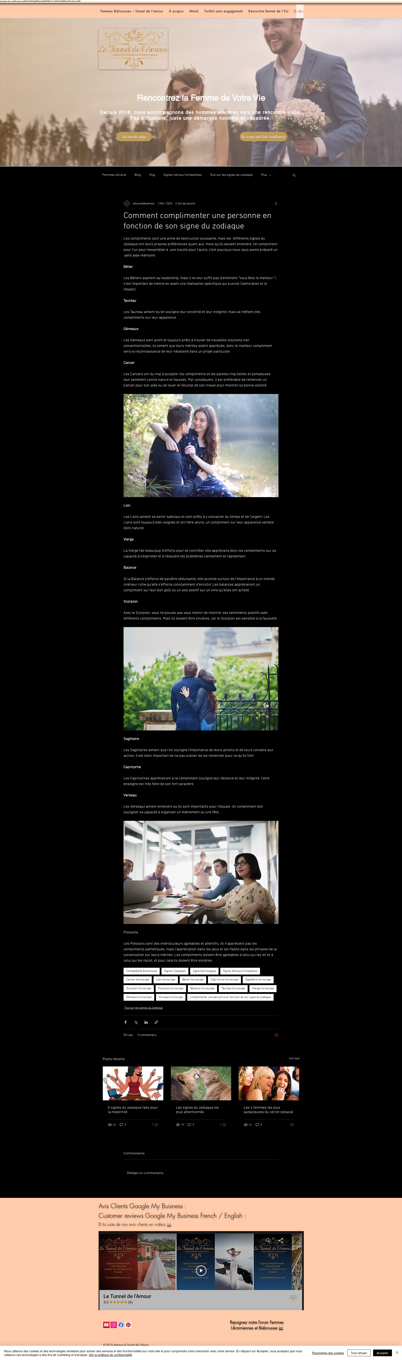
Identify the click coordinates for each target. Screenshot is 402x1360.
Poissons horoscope (170, 988)
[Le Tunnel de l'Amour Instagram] (114, 1325)
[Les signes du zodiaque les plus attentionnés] (201, 1083)
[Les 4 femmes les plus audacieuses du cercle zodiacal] (269, 1083)
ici (169, 1224)
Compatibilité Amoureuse (141, 971)
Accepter (382, 1353)
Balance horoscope (202, 988)
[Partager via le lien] (156, 1022)
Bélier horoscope (193, 980)
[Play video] (201, 1270)
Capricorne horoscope (224, 980)
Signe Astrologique (204, 971)
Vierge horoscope (263, 988)
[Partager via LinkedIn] (146, 1022)
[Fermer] (396, 1353)
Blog (138, 175)
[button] (294, 175)
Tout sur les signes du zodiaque (231, 175)
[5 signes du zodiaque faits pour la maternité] (133, 1083)
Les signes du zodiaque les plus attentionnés (197, 1110)
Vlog (152, 175)
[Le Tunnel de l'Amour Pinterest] (128, 1325)
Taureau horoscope (233, 988)
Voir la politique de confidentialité (110, 1355)
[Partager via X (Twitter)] (136, 1022)
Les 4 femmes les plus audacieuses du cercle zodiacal (268, 1110)
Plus (264, 175)
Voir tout (294, 1058)
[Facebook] (121, 1325)
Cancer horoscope (137, 980)
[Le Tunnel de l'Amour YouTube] (106, 1325)
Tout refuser (359, 1353)
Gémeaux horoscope (139, 997)
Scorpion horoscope (138, 988)
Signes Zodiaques (175, 971)
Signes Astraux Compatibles (182, 175)
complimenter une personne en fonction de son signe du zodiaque (230, 997)
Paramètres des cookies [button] (328, 1353)
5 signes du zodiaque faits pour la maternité (133, 1110)
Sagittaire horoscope (258, 980)
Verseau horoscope (171, 997)
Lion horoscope (165, 980)
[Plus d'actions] (275, 203)
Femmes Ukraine (114, 175)
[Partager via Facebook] (126, 1022)
